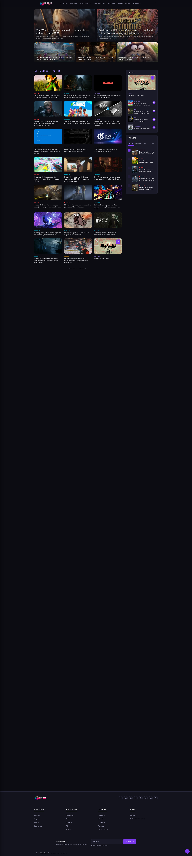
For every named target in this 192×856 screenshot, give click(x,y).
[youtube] (131, 798)
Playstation (70, 815)
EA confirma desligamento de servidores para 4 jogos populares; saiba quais (76, 261)
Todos (123, 551)
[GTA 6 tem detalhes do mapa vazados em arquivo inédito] (54, 315)
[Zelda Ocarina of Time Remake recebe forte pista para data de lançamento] (48, 83)
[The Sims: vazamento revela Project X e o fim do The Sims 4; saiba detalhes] (78, 108)
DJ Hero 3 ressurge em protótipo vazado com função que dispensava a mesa (107, 207)
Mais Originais (141, 351)
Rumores (111, 3)
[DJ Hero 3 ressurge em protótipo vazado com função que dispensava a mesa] (108, 192)
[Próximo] (156, 299)
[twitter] (121, 798)
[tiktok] (136, 798)
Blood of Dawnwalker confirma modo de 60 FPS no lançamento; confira (77, 96)
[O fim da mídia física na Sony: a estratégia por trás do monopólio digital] (96, 367)
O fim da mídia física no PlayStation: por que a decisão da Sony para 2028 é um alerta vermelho (137, 384)
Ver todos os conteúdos (77, 269)
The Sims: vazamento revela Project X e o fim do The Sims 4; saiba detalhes (77, 122)
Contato (132, 815)
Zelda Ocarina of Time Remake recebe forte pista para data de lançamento (47, 96)
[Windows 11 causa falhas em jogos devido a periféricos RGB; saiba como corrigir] (48, 136)
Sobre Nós (137, 3)
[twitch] (146, 798)
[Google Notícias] (156, 798)
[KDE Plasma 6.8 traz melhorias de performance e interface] (108, 136)
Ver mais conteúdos (95, 786)
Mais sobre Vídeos (140, 403)
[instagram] (126, 798)
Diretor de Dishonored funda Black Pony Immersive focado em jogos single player (46, 261)
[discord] (151, 798)
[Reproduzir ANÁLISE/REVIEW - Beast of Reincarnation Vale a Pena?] (78, 432)
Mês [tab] (145, 143)
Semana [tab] (138, 143)
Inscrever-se (130, 841)
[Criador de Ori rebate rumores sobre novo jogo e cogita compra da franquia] (48, 192)
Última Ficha (43, 853)
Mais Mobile (150, 657)
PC (67, 826)
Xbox (68, 819)
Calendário (142, 551)
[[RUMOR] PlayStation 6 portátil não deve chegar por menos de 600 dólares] (138, 315)
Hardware (97, 93)
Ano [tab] (152, 143)
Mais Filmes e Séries (147, 721)
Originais (37, 819)
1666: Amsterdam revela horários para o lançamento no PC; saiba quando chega (107, 178)
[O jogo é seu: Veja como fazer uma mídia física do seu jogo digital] (54, 367)
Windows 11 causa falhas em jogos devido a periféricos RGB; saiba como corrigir (47, 151)
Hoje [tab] (131, 143)
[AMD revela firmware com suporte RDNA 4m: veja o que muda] (78, 136)
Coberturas (102, 822)
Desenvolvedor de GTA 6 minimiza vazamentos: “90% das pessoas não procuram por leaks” (77, 179)
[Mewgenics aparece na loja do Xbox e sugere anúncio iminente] (78, 220)
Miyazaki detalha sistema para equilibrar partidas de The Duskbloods (77, 206)
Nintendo (37, 93)
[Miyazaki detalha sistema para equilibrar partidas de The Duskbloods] (78, 192)
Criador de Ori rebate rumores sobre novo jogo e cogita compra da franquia (47, 206)
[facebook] (141, 798)
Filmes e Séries (124, 3)
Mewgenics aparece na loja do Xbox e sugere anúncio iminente (77, 234)
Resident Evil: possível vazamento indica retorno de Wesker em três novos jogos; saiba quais (46, 123)
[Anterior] (152, 299)
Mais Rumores (141, 299)
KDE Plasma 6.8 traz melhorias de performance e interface (105, 150)
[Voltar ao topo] (187, 851)
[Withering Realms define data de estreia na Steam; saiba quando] (108, 220)
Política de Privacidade (137, 819)
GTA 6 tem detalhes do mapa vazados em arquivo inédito (54, 331)
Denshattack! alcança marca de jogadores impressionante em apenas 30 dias (47, 179)
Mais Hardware (149, 592)
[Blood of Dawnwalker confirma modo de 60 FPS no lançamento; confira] (78, 83)
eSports (100, 819)
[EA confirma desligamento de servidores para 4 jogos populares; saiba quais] (78, 246)
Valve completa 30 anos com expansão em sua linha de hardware (107, 96)
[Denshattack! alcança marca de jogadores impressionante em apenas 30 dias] (48, 164)
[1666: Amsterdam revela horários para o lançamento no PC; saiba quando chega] (108, 164)
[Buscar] (156, 4)
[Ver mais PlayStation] (71, 481)
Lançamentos (99, 3)
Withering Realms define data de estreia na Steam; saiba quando (105, 234)
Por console (85, 3)
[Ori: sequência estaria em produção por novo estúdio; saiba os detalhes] (48, 220)
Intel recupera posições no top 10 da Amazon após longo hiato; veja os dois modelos (107, 123)
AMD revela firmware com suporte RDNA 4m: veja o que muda (76, 150)
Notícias (63, 3)
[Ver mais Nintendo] (114, 481)
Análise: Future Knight (101, 259)
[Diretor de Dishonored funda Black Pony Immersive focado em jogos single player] (48, 246)
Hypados (131, 551)
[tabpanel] (142, 169)
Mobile (66, 256)
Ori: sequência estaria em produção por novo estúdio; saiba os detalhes (47, 234)
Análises (73, 3)
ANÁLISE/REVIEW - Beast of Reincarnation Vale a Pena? (58, 460)
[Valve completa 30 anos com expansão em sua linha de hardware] (108, 83)
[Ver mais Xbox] (156, 481)
